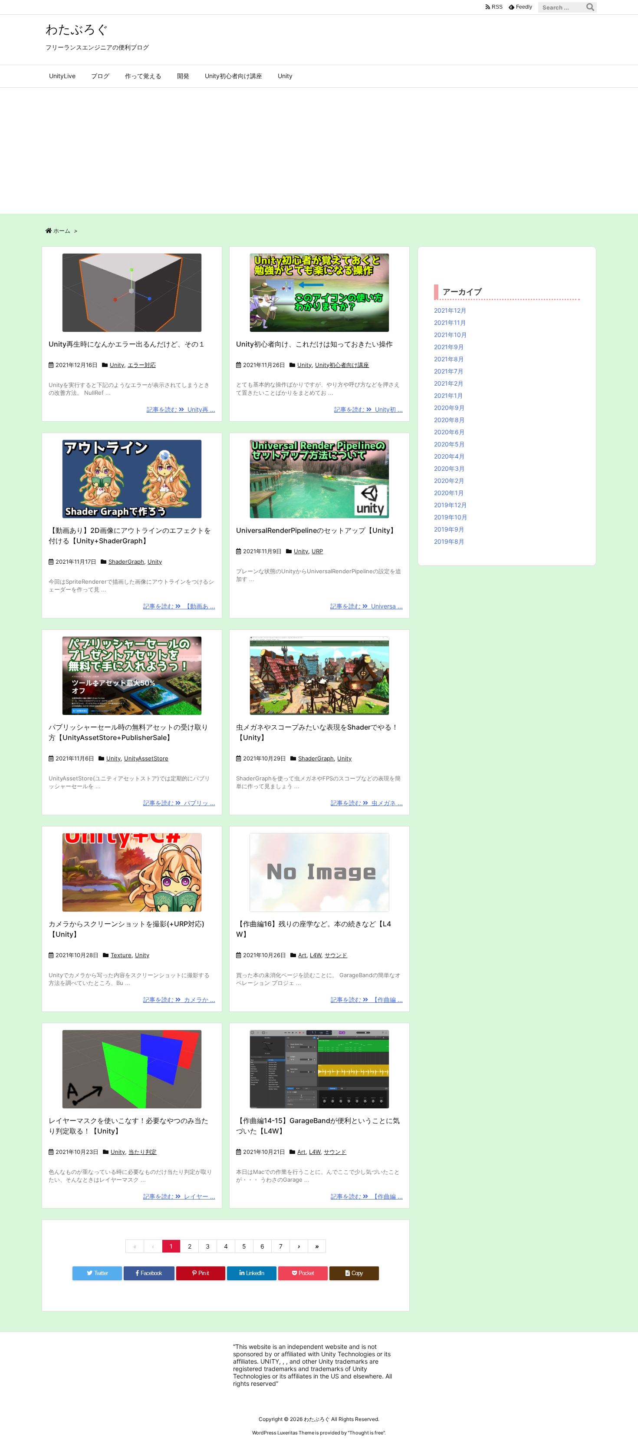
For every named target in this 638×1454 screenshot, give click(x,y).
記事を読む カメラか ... (179, 999)
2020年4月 (449, 456)
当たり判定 (142, 1151)
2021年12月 (450, 310)
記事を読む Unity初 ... (368, 409)
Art (302, 955)
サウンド (336, 955)
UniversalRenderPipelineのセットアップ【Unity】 (316, 530)
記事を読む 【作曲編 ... (367, 999)
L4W (315, 955)
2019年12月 (450, 505)
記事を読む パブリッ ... (179, 802)
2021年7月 (449, 371)
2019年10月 (450, 517)
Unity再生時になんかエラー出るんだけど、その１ (127, 344)
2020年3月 (449, 468)
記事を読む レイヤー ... (179, 1196)
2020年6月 (449, 432)
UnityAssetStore (146, 758)
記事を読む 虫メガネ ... (367, 802)
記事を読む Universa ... (366, 606)
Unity (117, 364)
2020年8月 (449, 419)
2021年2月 (449, 383)
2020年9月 (449, 407)
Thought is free (366, 1433)
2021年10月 (450, 334)
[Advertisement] (319, 153)
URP (317, 551)
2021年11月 (450, 322)
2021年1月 (448, 395)
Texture (121, 955)
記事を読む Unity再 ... (181, 409)
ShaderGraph (126, 561)
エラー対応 (142, 364)
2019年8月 (449, 541)
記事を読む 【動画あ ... (179, 606)
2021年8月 (449, 359)
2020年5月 (449, 444)
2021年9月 (449, 346)
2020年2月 (449, 480)
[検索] (590, 7)
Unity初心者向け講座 (342, 364)
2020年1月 (449, 492)
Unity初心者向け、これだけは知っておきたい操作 (314, 344)
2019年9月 (449, 529)
